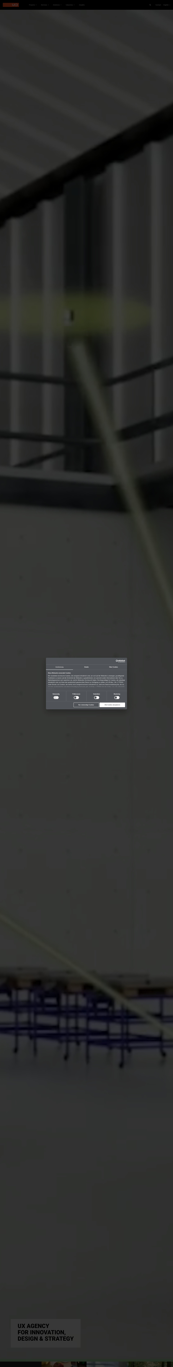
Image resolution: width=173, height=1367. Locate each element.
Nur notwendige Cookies (86, 705)
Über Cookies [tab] (113, 667)
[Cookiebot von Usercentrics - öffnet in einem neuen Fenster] (117, 661)
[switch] (76, 697)
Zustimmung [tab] (60, 667)
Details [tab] (86, 667)
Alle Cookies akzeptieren (112, 705)
